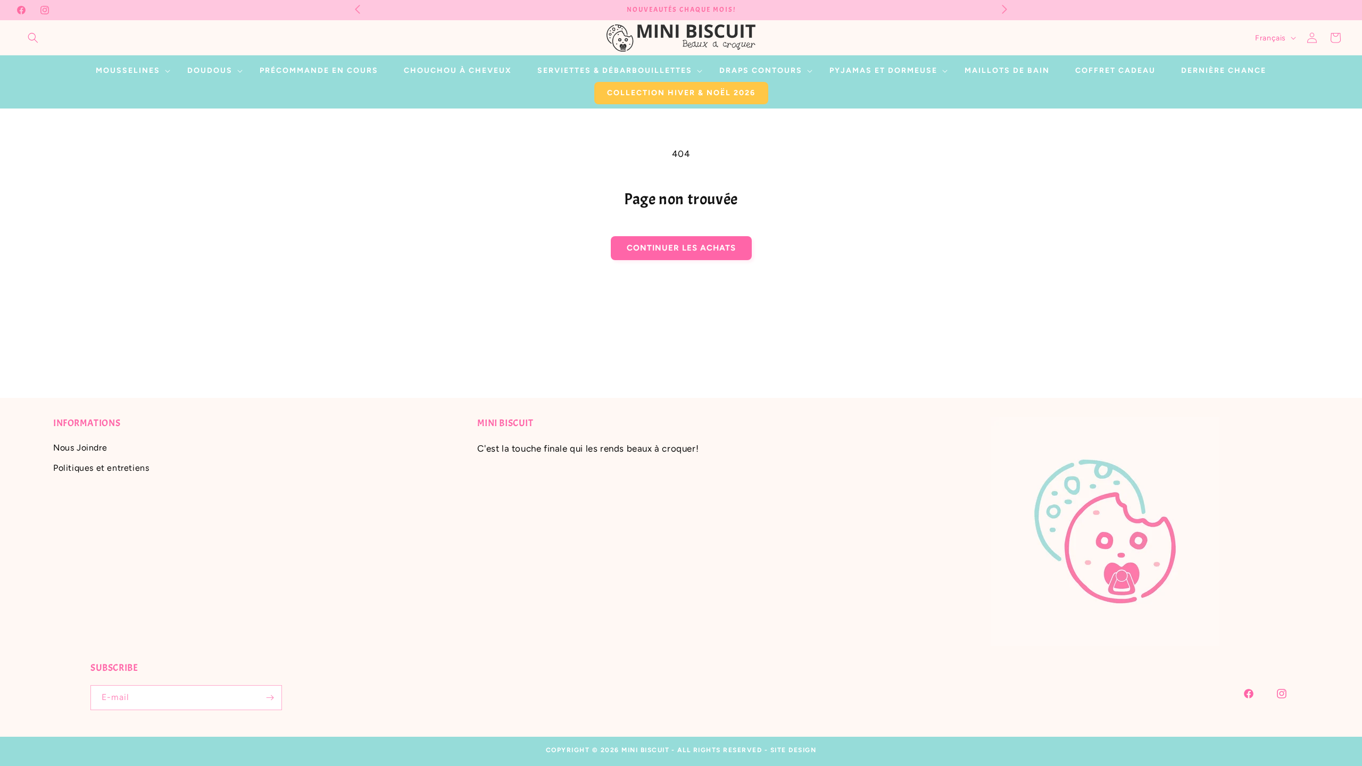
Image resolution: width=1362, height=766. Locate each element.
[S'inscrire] (269, 697)
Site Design (793, 750)
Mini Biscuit (645, 750)
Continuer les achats (681, 248)
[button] (33, 37)
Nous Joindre (80, 448)
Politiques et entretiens (101, 468)
